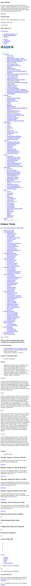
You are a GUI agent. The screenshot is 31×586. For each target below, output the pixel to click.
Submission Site (11, 281)
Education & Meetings (9, 227)
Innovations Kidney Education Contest (17, 92)
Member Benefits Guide (13, 174)
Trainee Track (10, 300)
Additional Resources (12, 150)
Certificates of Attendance (13, 273)
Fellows (9, 103)
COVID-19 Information (13, 88)
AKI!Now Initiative (12, 86)
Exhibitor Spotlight (12, 318)
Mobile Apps (10, 215)
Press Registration (11, 329)
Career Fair (10, 240)
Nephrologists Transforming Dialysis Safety (18, 91)
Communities (7, 40)
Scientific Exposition (9, 311)
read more (3, 464)
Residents (9, 105)
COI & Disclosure (11, 324)
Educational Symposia (12, 304)
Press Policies (10, 328)
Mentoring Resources (12, 101)
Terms (5, 560)
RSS (5, 561)
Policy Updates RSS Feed (13, 152)
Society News (10, 203)
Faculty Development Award (14, 163)
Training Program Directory (14, 113)
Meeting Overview (11, 233)
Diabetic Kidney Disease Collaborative (17, 89)
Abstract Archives (11, 287)
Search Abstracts (11, 288)
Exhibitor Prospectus (12, 315)
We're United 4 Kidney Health (14, 208)
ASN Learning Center (12, 64)
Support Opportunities (9, 321)
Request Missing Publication (14, 136)
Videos (8, 214)
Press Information (8, 327)
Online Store (10, 200)
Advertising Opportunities (13, 137)
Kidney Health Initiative (10, 35)
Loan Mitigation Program (13, 110)
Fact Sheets (10, 147)
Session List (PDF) (12, 302)
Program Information (9, 291)
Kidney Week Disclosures (13, 307)
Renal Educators (11, 99)
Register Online (11, 257)
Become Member (12, 170)
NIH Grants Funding (13, 164)
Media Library (10, 211)
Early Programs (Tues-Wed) (14, 295)
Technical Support (8, 563)
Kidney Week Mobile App (13, 250)
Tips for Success (11, 247)
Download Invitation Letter (14, 271)
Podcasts (9, 212)
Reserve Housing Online (13, 266)
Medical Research (11, 144)
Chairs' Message (11, 234)
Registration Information (10, 253)
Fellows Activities (11, 301)
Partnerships (10, 197)
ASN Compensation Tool (13, 186)
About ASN (10, 193)
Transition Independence (14, 157)
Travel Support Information (14, 243)
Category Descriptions (12, 278)
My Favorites (10, 308)
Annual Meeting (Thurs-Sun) (14, 297)
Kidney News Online (12, 132)
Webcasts (9, 310)
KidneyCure (10, 156)
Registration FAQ (11, 256)
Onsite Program (11, 294)
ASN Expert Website (12, 325)
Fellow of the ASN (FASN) (14, 181)
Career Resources (11, 198)
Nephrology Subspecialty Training (15, 115)
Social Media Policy (12, 249)
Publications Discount (12, 184)
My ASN (6, 42)
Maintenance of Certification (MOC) (16, 79)
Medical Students (11, 106)
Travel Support (10, 161)
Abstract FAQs (11, 290)
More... (5, 190)
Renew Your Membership (13, 171)
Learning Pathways (12, 298)
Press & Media (10, 204)
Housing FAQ (10, 261)
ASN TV (9, 242)
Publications (7, 122)
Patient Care (10, 146)
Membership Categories (13, 177)
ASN (2, 227)
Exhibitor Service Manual (13, 317)
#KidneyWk (10, 251)
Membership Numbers (12, 178)
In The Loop (10, 133)
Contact (3, 554)
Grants (5, 154)
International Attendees (9, 267)
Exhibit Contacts (11, 319)
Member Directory (11, 188)
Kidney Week (10, 57)
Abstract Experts (11, 280)
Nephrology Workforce (13, 118)
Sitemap (6, 558)
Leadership (10, 194)
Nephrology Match (12, 119)
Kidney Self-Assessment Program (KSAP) (17, 74)
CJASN (9, 126)
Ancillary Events (11, 239)
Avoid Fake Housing (12, 263)
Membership (7, 167)
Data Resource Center (12, 139)
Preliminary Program (12, 293)
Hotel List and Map (12, 264)
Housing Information (9, 259)
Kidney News (10, 130)
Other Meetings (11, 93)
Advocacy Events (11, 149)
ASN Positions (10, 207)
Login (5, 43)
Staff (8, 195)
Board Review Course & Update (15, 58)
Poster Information (11, 284)
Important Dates (11, 236)
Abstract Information (9, 274)
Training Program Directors (14, 98)
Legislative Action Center (13, 142)
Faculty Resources (8, 322)
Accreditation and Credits (13, 237)
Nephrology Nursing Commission (15, 120)
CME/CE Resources (12, 78)
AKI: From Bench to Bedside (14, 61)
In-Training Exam (11, 116)
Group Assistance (11, 268)
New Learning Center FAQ (14, 65)
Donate (5, 39)
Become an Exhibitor (12, 312)
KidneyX (6, 36)
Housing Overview (12, 260)
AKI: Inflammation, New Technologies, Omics (15, 348)
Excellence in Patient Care (10, 34)
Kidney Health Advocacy (13, 143)
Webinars (9, 67)
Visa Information (11, 270)
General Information (9, 232)
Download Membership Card (14, 187)
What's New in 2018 (9, 230)
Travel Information (11, 244)
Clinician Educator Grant (13, 159)
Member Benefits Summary (14, 173)
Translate (6, 557)
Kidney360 (10, 127)
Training (6, 95)
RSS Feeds (10, 217)
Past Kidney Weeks (9, 332)
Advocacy (6, 140)
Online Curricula (11, 68)
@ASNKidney (4, 31)
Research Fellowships (12, 160)
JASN (8, 125)
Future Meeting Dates (9, 334)
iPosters (9, 285)
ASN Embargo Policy (12, 283)
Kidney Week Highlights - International (17, 59)
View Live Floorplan (12, 314)
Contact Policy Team (12, 153)
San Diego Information (13, 246)
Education (6, 54)
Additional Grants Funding (15, 166)
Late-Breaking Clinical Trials (14, 277)
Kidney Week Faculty (12, 305)
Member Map (10, 180)
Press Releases (10, 205)
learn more (3, 13)
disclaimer (3, 580)
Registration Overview (12, 254)
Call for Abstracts (11, 276)
